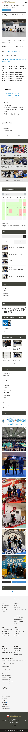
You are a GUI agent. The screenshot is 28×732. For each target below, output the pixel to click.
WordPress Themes (5, 708)
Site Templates (4, 704)
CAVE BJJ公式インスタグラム (13, 95)
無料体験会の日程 (5, 605)
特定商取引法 (4, 648)
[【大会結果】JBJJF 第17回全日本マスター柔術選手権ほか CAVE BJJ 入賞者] (20, 135)
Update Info (4, 692)
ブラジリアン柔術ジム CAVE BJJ (11, 730)
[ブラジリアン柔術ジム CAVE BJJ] (15, 1)
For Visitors (5, 407)
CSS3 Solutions (4, 698)
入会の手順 (5, 380)
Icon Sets (3, 700)
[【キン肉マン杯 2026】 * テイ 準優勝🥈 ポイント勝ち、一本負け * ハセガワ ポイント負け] (14, 490)
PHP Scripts (4, 702)
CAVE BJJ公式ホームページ (12, 93)
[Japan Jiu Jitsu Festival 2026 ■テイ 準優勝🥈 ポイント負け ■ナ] (14, 515)
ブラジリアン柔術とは (7, 390)
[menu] (26, 2)
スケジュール (5, 397)
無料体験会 (5, 295)
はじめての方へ (6, 378)
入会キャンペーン (17, 601)
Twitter (13, 725)
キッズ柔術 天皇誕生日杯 (12, 51)
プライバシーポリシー (6, 650)
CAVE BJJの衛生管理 (6, 395)
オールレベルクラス (6, 635)
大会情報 (9, 9)
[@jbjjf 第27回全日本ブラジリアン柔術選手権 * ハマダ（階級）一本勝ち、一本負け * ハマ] (14, 439)
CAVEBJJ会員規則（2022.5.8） (7, 652)
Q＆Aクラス (16, 633)
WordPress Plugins (5, 706)
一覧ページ (21, 317)
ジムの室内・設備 (6, 387)
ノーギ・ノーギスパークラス (19, 631)
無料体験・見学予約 (6, 375)
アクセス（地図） (6, 400)
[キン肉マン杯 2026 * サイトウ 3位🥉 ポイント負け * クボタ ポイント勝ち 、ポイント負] (14, 464)
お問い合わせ (5, 402)
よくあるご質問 (6, 392)
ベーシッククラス (5, 633)
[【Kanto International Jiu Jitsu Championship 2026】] (14, 567)
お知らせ (3, 603)
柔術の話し (5, 293)
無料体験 (8, 312)
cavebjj (7, 128)
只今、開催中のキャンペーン (7, 601)
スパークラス (4, 640)
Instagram (15, 725)
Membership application (7, 404)
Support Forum (9, 662)
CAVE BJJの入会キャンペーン (8, 373)
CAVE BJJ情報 (4, 9)
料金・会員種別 (6, 385)
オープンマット (5, 642)
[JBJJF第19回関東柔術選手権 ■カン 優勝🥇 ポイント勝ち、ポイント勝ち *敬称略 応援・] (14, 541)
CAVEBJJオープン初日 (7, 308)
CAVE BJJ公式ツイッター (12, 98)
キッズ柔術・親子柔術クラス (7, 629)
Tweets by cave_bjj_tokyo (7, 591)
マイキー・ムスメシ (14, 308)
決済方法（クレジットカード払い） (9, 382)
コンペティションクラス (6, 638)
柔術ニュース (5, 298)
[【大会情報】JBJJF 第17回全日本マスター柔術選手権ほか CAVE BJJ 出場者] (8, 135)
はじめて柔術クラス (6, 631)
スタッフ (16, 612)
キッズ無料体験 (14, 308)
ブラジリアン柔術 (20, 308)
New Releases (4, 690)
